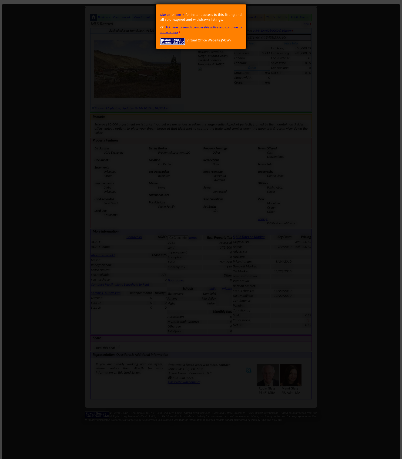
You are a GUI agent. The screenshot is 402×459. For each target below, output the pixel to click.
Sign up (165, 15)
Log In (180, 15)
